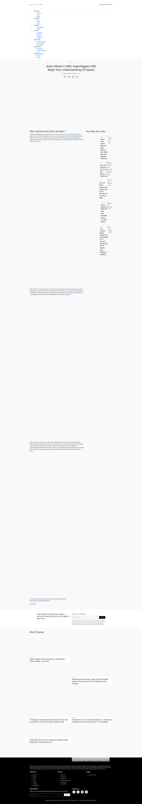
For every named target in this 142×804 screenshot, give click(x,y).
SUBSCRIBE (109, 4)
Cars (38, 14)
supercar (67, 134)
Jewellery (39, 32)
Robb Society (39, 54)
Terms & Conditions (65, 780)
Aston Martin (72, 289)
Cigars (38, 23)
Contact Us (63, 776)
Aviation (39, 13)
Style (36, 30)
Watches (39, 38)
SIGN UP (102, 617)
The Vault (40, 4)
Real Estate (40, 45)
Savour (36, 18)
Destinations (40, 27)
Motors (36, 11)
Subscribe (63, 783)
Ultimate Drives (102, 4)
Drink (38, 22)
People (39, 55)
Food (38, 20)
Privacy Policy (92, 775)
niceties (57, 447)
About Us (63, 775)
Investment (40, 48)
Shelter (37, 39)
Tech (38, 52)
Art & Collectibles (41, 41)
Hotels (38, 29)
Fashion (39, 34)
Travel (36, 25)
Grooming (39, 36)
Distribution (64, 782)
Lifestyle (37, 46)
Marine (38, 16)
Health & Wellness (42, 50)
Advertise (63, 778)
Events (38, 57)
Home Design (40, 43)
